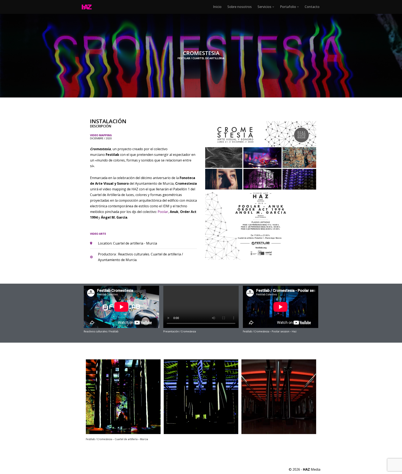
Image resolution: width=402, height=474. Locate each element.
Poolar (163, 211)
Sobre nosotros (239, 6)
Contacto (312, 6)
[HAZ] (88, 7)
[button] (273, 7)
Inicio (217, 6)
